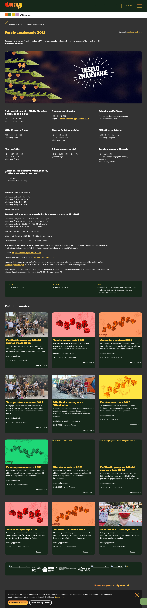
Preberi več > (41, 365)
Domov (12, 24)
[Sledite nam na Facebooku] (19, 585)
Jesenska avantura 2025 (116, 340)
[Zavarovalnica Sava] (100, 568)
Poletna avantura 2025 (115, 402)
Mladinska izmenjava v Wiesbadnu (68, 404)
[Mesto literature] (48, 568)
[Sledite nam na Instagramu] (29, 585)
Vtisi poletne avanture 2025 (24, 402)
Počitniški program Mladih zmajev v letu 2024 (117, 469)
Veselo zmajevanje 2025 (68, 340)
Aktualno (21, 24)
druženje (130, 32)
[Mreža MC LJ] (117, 568)
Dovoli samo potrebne (40, 603)
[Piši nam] (40, 585)
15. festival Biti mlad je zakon (119, 529)
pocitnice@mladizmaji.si (14, 265)
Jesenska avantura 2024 (69, 529)
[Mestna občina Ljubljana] (19, 568)
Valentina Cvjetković (61, 287)
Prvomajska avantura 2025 (23, 467)
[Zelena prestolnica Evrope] (36, 568)
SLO (127, 6)
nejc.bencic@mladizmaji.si (43, 257)
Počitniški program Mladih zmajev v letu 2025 (24, 342)
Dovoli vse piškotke (18, 603)
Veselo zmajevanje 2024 (22, 529)
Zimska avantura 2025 (68, 467)
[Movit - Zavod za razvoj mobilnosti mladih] (83, 568)
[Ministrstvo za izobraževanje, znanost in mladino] (66, 568)
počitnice (138, 32)
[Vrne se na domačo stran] (13, 5)
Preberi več (59, 597)
